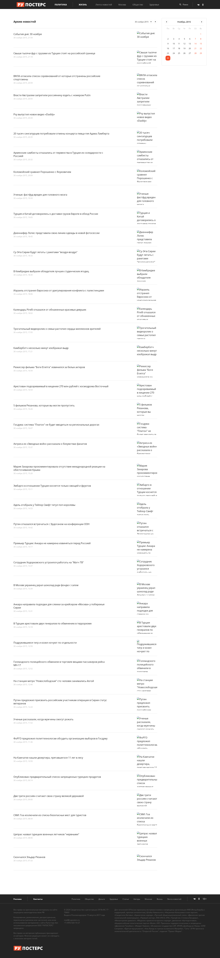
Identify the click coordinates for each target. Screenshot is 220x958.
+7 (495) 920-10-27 (72, 922)
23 (168, 53)
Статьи (126, 899)
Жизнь (83, 4)
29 (201, 53)
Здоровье (154, 4)
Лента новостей (103, 4)
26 (184, 53)
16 (168, 48)
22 (201, 48)
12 (184, 43)
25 (179, 53)
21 (195, 48)
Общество (137, 4)
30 (168, 58)
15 (201, 43)
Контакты (38, 899)
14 (195, 43)
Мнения (148, 899)
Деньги (101, 899)
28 (195, 53)
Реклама (17, 899)
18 (179, 48)
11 (179, 43)
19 (184, 48)
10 (174, 43)
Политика (61, 4)
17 (174, 48)
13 (190, 43)
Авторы (136, 899)
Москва (122, 4)
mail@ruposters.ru (72, 920)
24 (174, 53)
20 (190, 48)
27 (190, 53)
